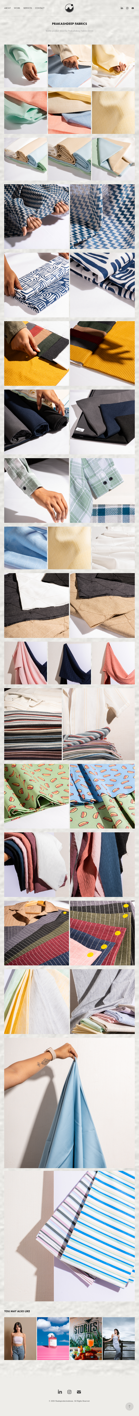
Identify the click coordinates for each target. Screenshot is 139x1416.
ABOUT (7, 8)
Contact (39, 8)
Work (17, 8)
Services (27, 8)
